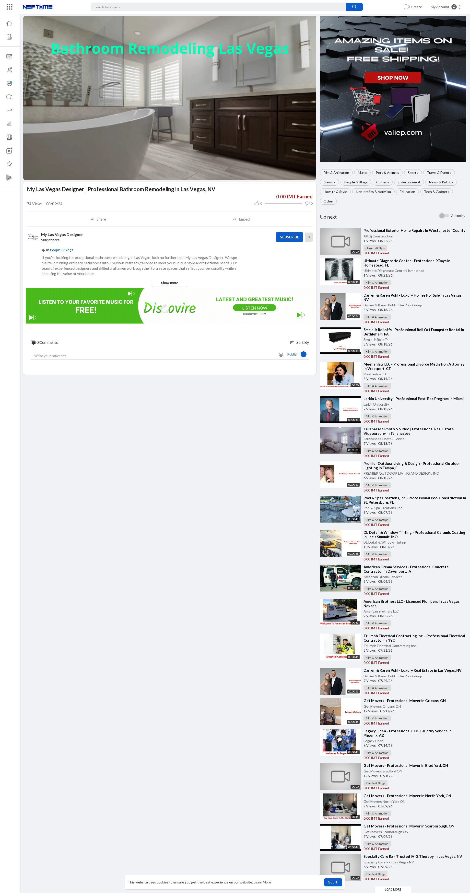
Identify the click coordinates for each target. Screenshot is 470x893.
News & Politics (441, 182)
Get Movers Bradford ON (383, 771)
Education (407, 192)
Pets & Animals (387, 172)
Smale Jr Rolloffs (376, 339)
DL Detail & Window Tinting (385, 542)
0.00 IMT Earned (376, 253)
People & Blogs (355, 182)
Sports (413, 172)
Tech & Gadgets (436, 192)
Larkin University (376, 404)
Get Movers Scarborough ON (386, 832)
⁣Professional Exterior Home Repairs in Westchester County (414, 230)
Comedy (382, 182)
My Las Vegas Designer (62, 234)
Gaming (329, 182)
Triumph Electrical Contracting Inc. (390, 646)
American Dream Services (383, 577)
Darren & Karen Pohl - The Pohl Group (393, 305)
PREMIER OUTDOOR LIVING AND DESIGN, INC (401, 473)
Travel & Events (439, 172)
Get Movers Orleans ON (382, 706)
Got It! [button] (333, 882)
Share (101, 219)
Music (362, 172)
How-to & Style (335, 192)
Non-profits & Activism (373, 192)
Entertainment (409, 182)
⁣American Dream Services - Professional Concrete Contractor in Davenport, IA (406, 569)
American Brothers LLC (381, 611)
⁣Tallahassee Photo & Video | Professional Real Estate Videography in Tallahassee (409, 431)
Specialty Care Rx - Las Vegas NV (389, 862)
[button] (446, 6)
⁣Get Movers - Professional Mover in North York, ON (407, 795)
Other (328, 201)
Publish (294, 354)
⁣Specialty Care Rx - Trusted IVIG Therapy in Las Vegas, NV (413, 856)
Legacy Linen (373, 741)
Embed (244, 219)
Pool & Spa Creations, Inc (383, 508)
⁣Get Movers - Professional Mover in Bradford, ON (406, 765)
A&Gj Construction (378, 236)
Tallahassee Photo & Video (384, 439)
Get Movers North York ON (384, 801)
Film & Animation (336, 172)
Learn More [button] (262, 882)
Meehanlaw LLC (376, 374)
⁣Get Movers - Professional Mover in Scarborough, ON (409, 826)
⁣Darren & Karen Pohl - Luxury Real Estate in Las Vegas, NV (413, 670)
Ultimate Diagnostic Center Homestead (394, 270)
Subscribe (289, 237)
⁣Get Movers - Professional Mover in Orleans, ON (405, 700)
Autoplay (458, 215)
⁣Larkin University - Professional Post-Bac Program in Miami (414, 398)
